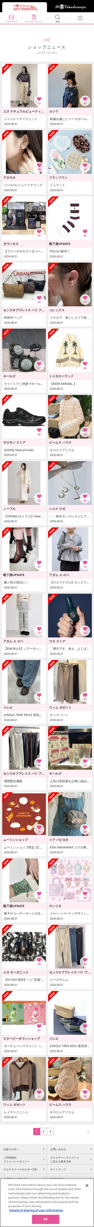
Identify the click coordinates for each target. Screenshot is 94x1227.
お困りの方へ (11, 1149)
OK (46, 1219)
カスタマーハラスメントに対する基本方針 (64, 1159)
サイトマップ (58, 1169)
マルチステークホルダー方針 (20, 1169)
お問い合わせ (58, 1149)
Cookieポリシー (59, 1178)
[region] (47, 1202)
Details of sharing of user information (36, 1210)
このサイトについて (15, 1178)
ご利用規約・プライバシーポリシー (16, 1159)
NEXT (86, 1131)
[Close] (87, 1185)
